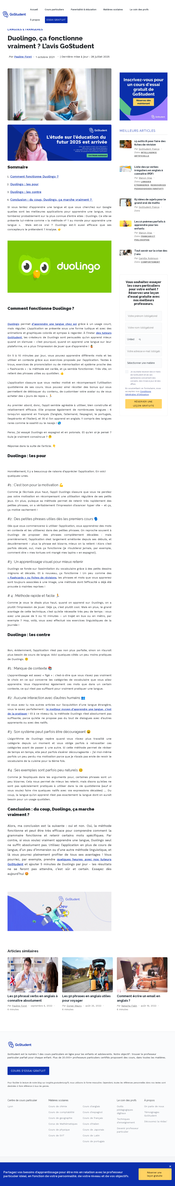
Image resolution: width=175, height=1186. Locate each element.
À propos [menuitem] (35, 20)
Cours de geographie (60, 1118)
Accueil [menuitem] (34, 9)
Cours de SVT (56, 1135)
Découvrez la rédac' (155, 1121)
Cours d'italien (91, 1123)
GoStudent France (149, 149)
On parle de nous (154, 1106)
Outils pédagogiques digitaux (125, 1110)
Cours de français (93, 1118)
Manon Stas (145, 178)
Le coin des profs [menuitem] (139, 9)
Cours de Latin (91, 1135)
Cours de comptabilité (61, 1112)
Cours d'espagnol (93, 1112)
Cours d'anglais (91, 1106)
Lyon (10, 1106)
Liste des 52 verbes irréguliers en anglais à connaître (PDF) (148, 170)
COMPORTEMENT (150, 262)
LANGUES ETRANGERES (25, 29)
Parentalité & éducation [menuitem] (83, 9)
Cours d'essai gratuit (28, 1070)
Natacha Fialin (129, 1005)
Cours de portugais (94, 1141)
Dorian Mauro (74, 1005)
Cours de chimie (58, 1106)
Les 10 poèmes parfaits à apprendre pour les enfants (149, 225)
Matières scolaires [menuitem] (113, 9)
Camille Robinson (148, 258)
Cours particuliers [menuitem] (54, 9)
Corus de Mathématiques (63, 1123)
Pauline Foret (23, 56)
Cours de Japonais (93, 1129)
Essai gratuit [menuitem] (56, 20)
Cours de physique (59, 1129)
